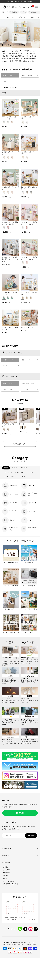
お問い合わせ (6, 872)
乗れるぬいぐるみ (27, 75)
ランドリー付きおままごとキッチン (29, 188)
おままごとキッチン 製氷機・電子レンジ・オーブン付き (10, 259)
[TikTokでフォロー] (36, 929)
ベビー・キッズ (16, 17)
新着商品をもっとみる (20, 444)
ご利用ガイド (6, 867)
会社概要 (5, 875)
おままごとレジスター (27, 327)
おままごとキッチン (29, 17)
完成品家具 (14, 12)
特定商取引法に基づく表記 (10, 884)
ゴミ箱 (24, 12)
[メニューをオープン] (36, 7)
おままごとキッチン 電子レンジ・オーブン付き (10, 223)
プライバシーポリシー (9, 881)
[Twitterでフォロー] (25, 929)
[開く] (20, 7)
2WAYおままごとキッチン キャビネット (10, 118)
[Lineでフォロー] (20, 929)
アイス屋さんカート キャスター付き (10, 293)
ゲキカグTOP (5, 17)
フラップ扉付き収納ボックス (9, 425)
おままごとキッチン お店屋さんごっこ (29, 293)
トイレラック (23, 424)
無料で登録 (31, 835)
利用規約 (5, 878)
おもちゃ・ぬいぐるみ (14, 353)
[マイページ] (28, 7)
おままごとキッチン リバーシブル (29, 118)
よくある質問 (6, 869)
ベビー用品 (25, 389)
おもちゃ (4, 81)
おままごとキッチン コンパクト (10, 153)
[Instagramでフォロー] (30, 929)
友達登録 (21, 813)
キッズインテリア (7, 389)
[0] (32, 7)
